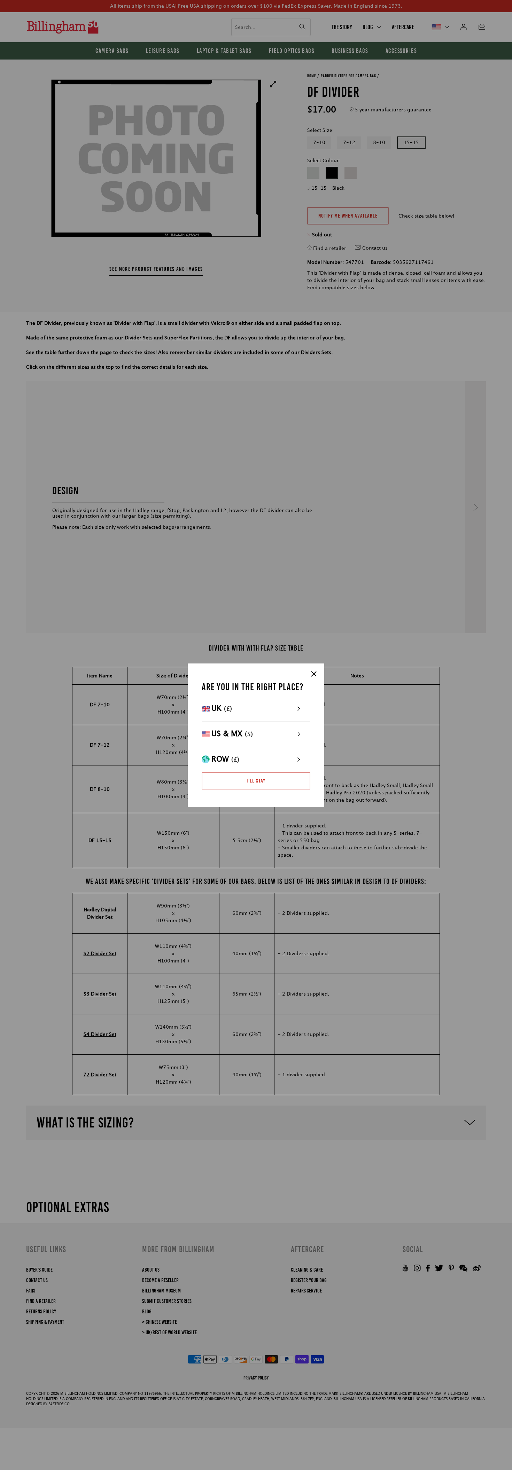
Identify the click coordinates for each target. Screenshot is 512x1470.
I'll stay (256, 780)
